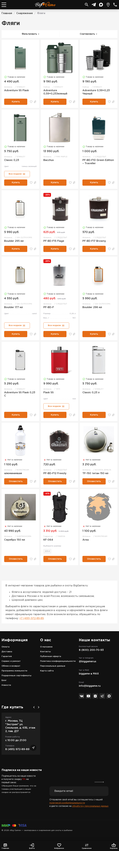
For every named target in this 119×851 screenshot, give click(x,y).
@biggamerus (87, 661)
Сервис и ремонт (11, 661)
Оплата (5, 647)
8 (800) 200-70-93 (91, 650)
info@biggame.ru (90, 686)
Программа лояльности (14, 671)
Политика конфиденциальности (58, 661)
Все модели (15, 174)
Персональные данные (52, 666)
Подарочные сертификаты (16, 675)
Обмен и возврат (11, 666)
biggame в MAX (89, 674)
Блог (4, 680)
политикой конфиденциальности (67, 803)
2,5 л (47, 551)
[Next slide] (38, 707)
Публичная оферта (50, 656)
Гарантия (7, 656)
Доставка (7, 652)
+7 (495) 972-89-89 (31, 618)
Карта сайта (47, 671)
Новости (6, 685)
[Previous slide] (33, 707)
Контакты (45, 652)
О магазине (46, 647)
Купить (16, 102)
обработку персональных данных (90, 806)
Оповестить (16, 481)
